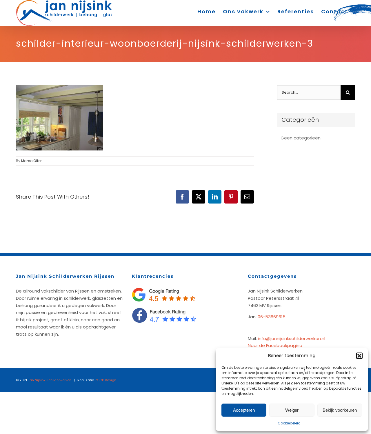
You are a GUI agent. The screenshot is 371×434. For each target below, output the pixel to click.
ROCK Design (105, 380)
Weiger (292, 410)
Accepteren (244, 410)
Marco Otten (32, 160)
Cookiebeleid (289, 423)
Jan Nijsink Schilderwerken (49, 380)
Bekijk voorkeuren (340, 410)
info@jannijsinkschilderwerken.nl (291, 338)
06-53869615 (271, 317)
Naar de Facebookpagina (275, 345)
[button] (359, 356)
